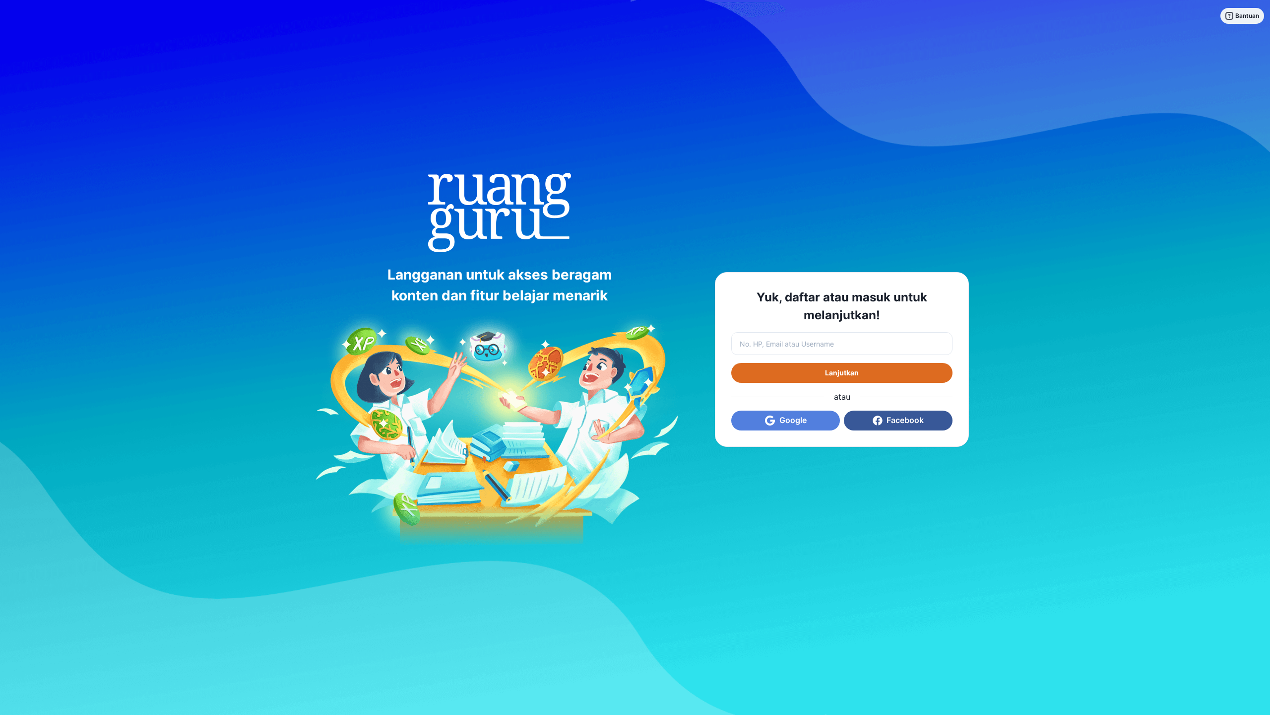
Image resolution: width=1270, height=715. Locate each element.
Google (793, 420)
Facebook (905, 420)
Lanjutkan (842, 372)
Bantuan (1247, 15)
